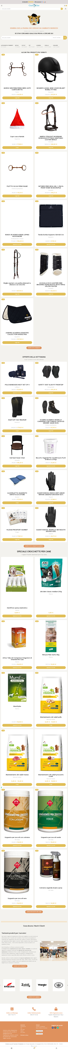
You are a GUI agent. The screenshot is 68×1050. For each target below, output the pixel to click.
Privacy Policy (39, 1030)
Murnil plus (17, 706)
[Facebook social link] (53, 1028)
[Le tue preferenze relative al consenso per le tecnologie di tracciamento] (1, 787)
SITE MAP (23, 1032)
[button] (34, 2)
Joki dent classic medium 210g (51, 591)
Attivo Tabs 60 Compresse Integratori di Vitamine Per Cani (17, 658)
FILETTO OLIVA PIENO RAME (17, 186)
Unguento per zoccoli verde (51, 837)
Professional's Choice (17, 238)
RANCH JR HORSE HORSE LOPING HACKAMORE (17, 235)
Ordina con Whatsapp (12, 1013)
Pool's (17, 92)
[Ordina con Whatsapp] (12, 1009)
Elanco (51, 594)
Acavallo (50, 141)
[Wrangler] (42, 985)
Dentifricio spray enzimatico (17, 608)
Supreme (17, 139)
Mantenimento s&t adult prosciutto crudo (51, 775)
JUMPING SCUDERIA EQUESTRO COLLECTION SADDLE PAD (17, 333)
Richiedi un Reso (24, 1035)
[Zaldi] (26, 985)
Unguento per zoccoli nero (17, 898)
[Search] (62, 9)
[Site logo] (34, 5)
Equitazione (23, 1026)
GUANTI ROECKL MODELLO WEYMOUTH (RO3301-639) (50, 530)
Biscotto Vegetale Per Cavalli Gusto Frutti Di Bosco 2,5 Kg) (51, 458)
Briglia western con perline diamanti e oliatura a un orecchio (17, 284)
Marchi (22, 1030)
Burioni (17, 497)
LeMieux (17, 387)
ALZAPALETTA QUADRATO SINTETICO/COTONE (17, 494)
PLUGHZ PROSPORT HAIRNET (17, 530)
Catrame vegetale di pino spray (50, 888)
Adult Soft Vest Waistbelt (17, 420)
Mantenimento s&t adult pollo (51, 717)
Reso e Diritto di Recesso (41, 1027)
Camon (17, 610)
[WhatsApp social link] (58, 1028)
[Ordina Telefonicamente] (34, 1009)
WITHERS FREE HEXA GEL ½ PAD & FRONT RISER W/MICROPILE (50, 187)
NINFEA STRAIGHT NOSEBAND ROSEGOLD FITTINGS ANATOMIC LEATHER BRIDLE (51, 138)
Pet (21, 1027)
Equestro (50, 92)
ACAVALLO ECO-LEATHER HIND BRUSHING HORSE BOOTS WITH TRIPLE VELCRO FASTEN (51, 284)
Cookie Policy (39, 1033)
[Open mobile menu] (1, 5)
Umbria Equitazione (17, 188)
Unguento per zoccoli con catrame (17, 837)
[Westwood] (59, 985)
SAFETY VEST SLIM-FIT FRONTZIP (50, 385)
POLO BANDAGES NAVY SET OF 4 (17, 385)
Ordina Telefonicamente (34, 1013)
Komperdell (51, 387)
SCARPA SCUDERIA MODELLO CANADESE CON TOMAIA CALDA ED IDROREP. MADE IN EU (50, 421)
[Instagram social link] (55, 1028)
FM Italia (17, 839)
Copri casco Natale (17, 136)
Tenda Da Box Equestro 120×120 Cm (51, 235)
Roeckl (51, 497)
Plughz (17, 532)
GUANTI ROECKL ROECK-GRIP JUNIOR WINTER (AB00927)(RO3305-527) (51, 494)
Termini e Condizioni (40, 1026)
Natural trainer (51, 719)
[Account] (66, 8)
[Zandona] (9, 985)
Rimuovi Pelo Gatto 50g (50, 655)
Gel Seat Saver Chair (17, 458)
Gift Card (23, 1029)
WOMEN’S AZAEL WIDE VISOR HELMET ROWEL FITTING (51, 89)
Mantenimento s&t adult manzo (17, 775)
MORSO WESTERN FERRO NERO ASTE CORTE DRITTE (17, 89)
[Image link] (10, 1026)
